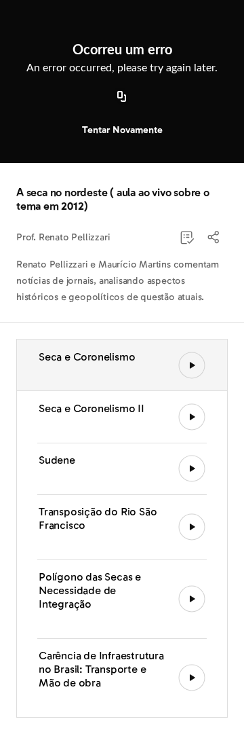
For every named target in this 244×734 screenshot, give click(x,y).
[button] (214, 237)
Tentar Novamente (122, 130)
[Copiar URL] (122, 97)
